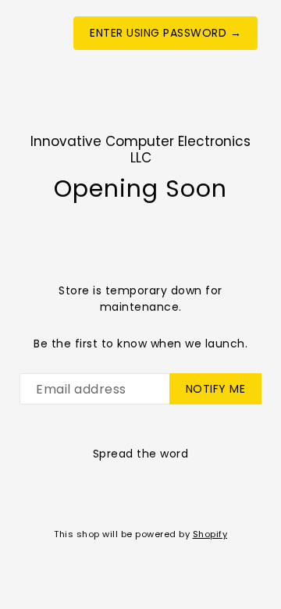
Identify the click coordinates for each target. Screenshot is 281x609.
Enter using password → (165, 33)
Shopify (210, 534)
